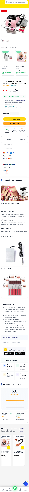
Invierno (20, 6)
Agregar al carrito (15, 119)
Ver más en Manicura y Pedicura (21, 430)
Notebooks (14, 6)
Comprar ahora (14, 123)
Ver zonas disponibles (20, 100)
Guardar (9, 139)
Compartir (22, 139)
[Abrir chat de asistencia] (25, 483)
